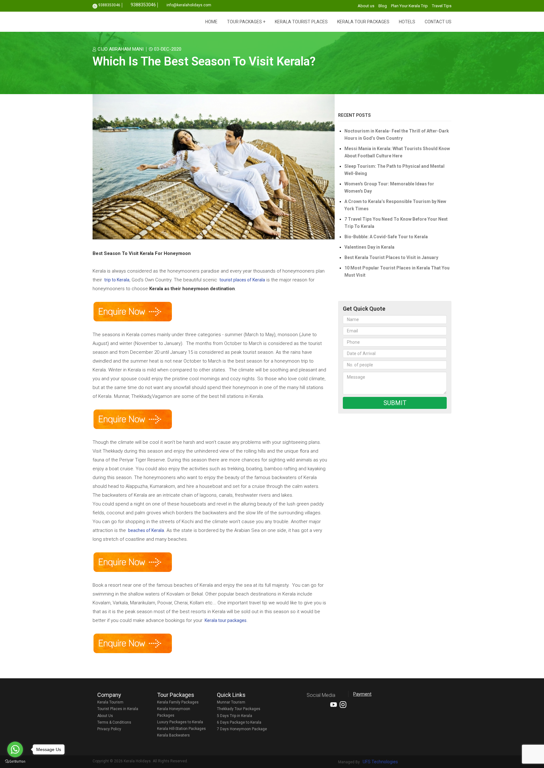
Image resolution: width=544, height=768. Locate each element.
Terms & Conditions (114, 722)
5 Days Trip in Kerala (234, 716)
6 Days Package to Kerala (239, 722)
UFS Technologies (380, 761)
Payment (362, 694)
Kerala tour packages (225, 620)
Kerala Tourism (110, 702)
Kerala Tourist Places (301, 21)
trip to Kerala (116, 279)
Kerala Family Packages (178, 702)
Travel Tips (441, 5)
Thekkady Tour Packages (238, 709)
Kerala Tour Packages (363, 21)
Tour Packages (244, 21)
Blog (382, 5)
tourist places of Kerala (242, 279)
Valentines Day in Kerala (369, 247)
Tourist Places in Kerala (117, 709)
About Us (105, 716)
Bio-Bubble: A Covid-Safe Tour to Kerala (386, 236)
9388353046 (109, 5)
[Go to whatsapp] (15, 749)
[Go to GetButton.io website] (15, 762)
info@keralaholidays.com (189, 5)
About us (366, 5)
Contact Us (438, 21)
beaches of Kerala (146, 530)
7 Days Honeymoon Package (242, 729)
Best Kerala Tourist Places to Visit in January (391, 257)
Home (211, 21)
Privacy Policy (109, 729)
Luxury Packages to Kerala (180, 722)
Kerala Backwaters (173, 735)
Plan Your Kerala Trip (409, 5)
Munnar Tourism (231, 702)
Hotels (407, 21)
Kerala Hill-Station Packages (181, 728)
